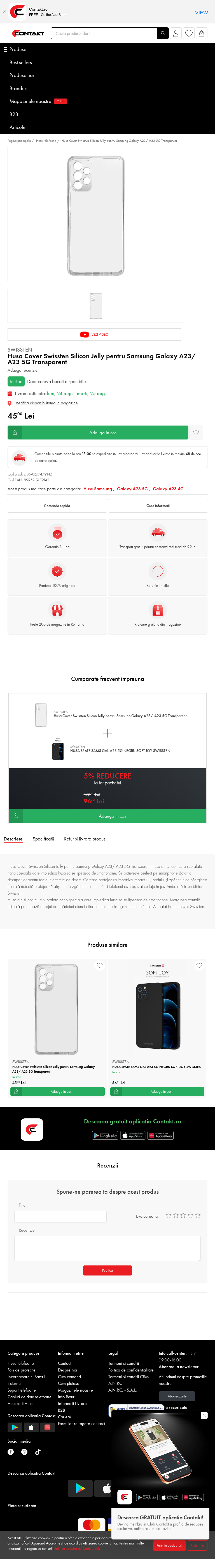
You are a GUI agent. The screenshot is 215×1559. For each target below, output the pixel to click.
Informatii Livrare (72, 1403)
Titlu (22, 1205)
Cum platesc (68, 1383)
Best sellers (21, 62)
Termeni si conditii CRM (128, 1377)
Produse (18, 49)
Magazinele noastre (37, 101)
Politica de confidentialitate (131, 1370)
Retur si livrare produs (84, 838)
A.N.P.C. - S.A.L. (122, 1390)
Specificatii (43, 838)
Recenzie (27, 1230)
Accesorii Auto (20, 1403)
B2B (14, 114)
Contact (64, 1363)
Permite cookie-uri (169, 1545)
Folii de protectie (22, 1370)
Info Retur (66, 1397)
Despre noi (67, 1370)
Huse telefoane (46, 140)
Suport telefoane (22, 1390)
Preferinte (197, 1545)
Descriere (13, 838)
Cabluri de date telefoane (30, 1397)
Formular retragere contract (81, 1423)
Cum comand (69, 1377)
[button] (176, 35)
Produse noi (22, 75)
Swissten (20, 349)
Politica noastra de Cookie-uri (76, 1548)
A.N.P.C (115, 1383)
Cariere (64, 1417)
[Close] (4, 11)
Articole (17, 127)
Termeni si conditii (123, 1363)
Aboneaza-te (177, 1396)
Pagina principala (19, 140)
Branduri (18, 88)
